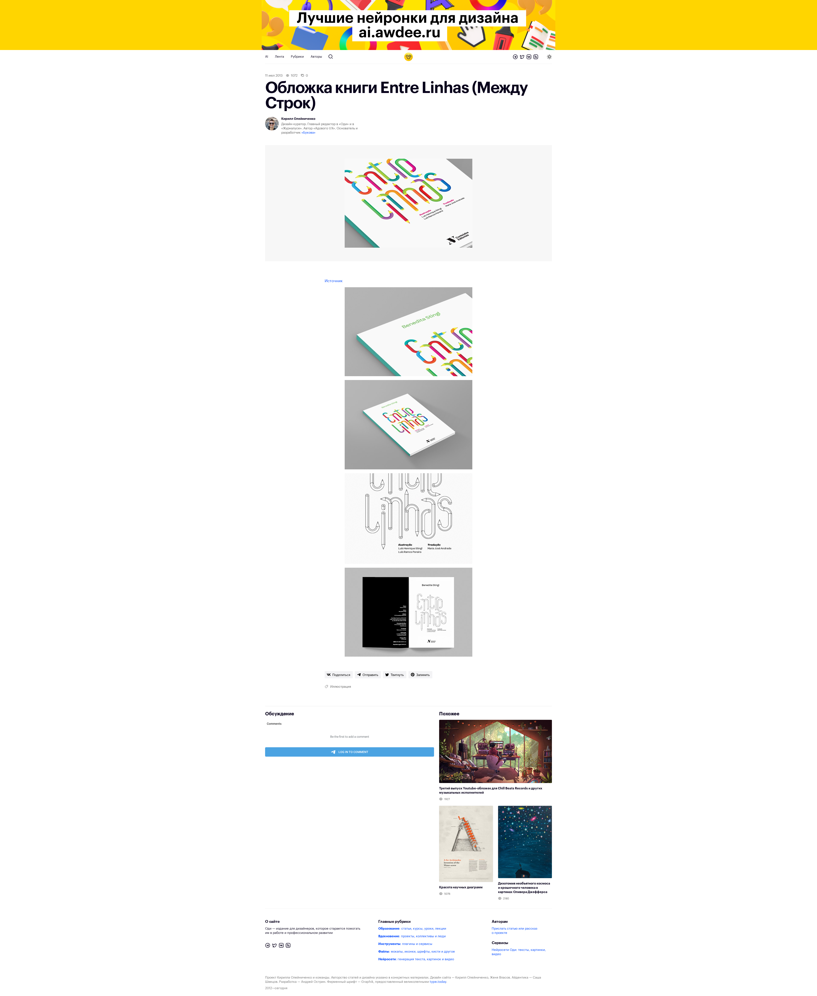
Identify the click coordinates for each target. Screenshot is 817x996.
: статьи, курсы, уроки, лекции (412, 928)
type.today (438, 981)
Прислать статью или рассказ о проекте (514, 931)
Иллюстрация (340, 686)
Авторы (316, 56)
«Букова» (308, 132)
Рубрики (297, 56)
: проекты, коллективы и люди (412, 936)
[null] (339, 674)
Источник (334, 281)
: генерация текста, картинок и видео (416, 959)
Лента (279, 56)
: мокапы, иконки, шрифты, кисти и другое (416, 951)
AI (266, 56)
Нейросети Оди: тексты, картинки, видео (519, 952)
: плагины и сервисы (405, 944)
